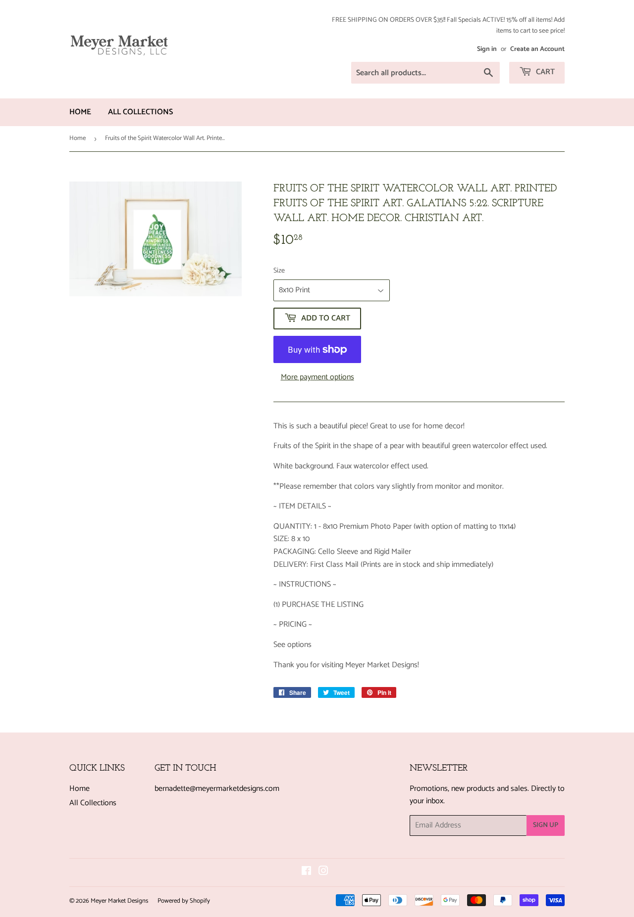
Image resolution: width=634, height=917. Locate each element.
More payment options (317, 377)
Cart (544, 72)
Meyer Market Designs (119, 901)
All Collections (140, 112)
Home (80, 112)
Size (279, 271)
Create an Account (537, 49)
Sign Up (545, 825)
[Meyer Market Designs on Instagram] (323, 872)
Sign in (487, 49)
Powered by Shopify (184, 901)
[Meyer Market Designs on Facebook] (306, 872)
